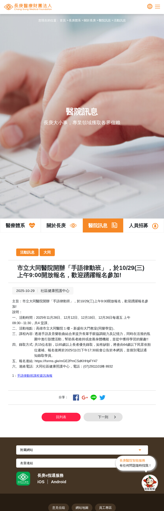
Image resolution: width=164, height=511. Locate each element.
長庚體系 (75, 20)
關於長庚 (90, 20)
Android (58, 482)
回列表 (61, 417)
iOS (40, 482)
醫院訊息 (105, 20)
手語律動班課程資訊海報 (34, 375)
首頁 (63, 20)
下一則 (103, 417)
